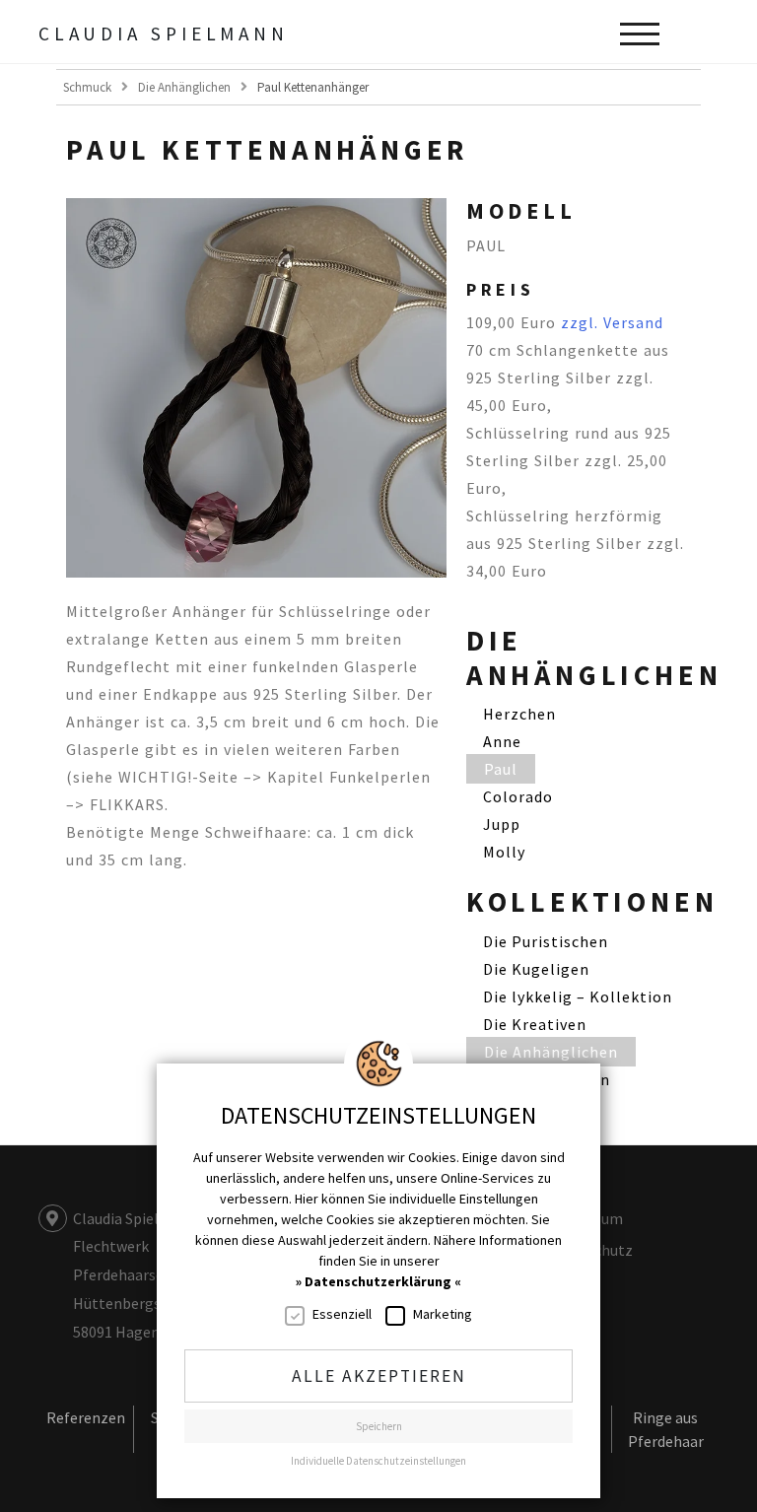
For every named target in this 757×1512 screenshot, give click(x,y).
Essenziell (342, 1314)
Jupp (501, 824)
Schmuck (87, 87)
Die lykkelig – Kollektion (577, 996)
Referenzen (85, 1417)
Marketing (442, 1314)
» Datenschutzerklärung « (378, 1281)
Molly (504, 851)
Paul (500, 769)
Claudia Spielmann (163, 33)
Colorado (518, 796)
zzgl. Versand (612, 322)
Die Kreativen (534, 1024)
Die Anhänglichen (184, 87)
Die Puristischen (545, 941)
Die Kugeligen (536, 969)
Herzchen (519, 713)
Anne (502, 741)
